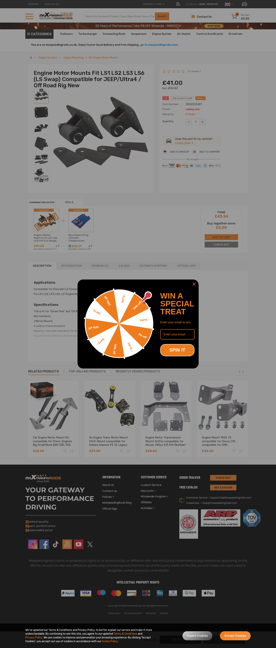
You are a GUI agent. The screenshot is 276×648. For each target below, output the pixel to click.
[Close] (194, 284)
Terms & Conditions (125, 633)
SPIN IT (177, 349)
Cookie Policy (110, 641)
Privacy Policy (33, 637)
